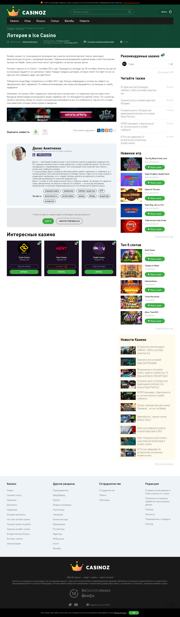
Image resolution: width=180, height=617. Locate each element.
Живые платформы (62, 504)
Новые (10, 490)
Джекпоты (12, 504)
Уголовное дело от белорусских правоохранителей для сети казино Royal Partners (138, 113)
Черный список (14, 495)
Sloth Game (150, 250)
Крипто (56, 500)
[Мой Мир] (102, 130)
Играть (24, 272)
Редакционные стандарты (157, 519)
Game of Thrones (152, 189)
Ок (134, 613)
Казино (14, 20)
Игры (27, 20)
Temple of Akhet (152, 266)
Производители (60, 490)
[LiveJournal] (98, 130)
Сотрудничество (107, 490)
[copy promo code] (66, 266)
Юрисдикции (59, 524)
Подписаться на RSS (99, 604)
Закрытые (12, 500)
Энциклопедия (14, 543)
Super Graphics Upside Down (157, 174)
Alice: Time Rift (151, 312)
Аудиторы (57, 533)
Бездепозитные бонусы (18, 533)
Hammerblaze (151, 281)
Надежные (12, 509)
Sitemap (149, 523)
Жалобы (69, 20)
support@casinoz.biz (131, 2)
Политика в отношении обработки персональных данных (157, 501)
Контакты (150, 514)
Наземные (58, 514)
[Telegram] (110, 130)
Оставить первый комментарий (101, 42)
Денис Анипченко (30, 42)
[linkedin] (33, 154)
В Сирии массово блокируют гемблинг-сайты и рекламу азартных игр (138, 90)
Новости (84, 20)
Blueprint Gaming (152, 161)
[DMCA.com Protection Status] (88, 596)
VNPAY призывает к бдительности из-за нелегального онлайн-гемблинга (137, 126)
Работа (102, 495)
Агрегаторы (58, 509)
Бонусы (40, 20)
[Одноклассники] (106, 130)
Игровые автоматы (16, 514)
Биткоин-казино (15, 538)
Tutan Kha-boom (152, 297)
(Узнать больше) (120, 613)
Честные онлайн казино (18, 519)
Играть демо (156, 167)
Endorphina (149, 253)
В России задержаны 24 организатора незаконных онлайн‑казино (133, 139)
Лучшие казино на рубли (19, 524)
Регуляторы (59, 529)
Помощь (149, 509)
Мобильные (58, 538)
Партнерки (104, 500)
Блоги (56, 543)
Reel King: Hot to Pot (154, 205)
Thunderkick (150, 269)
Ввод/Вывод (59, 495)
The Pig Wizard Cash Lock (156, 158)
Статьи (55, 20)
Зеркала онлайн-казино (18, 529)
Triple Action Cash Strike (155, 220)
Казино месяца (60, 519)
